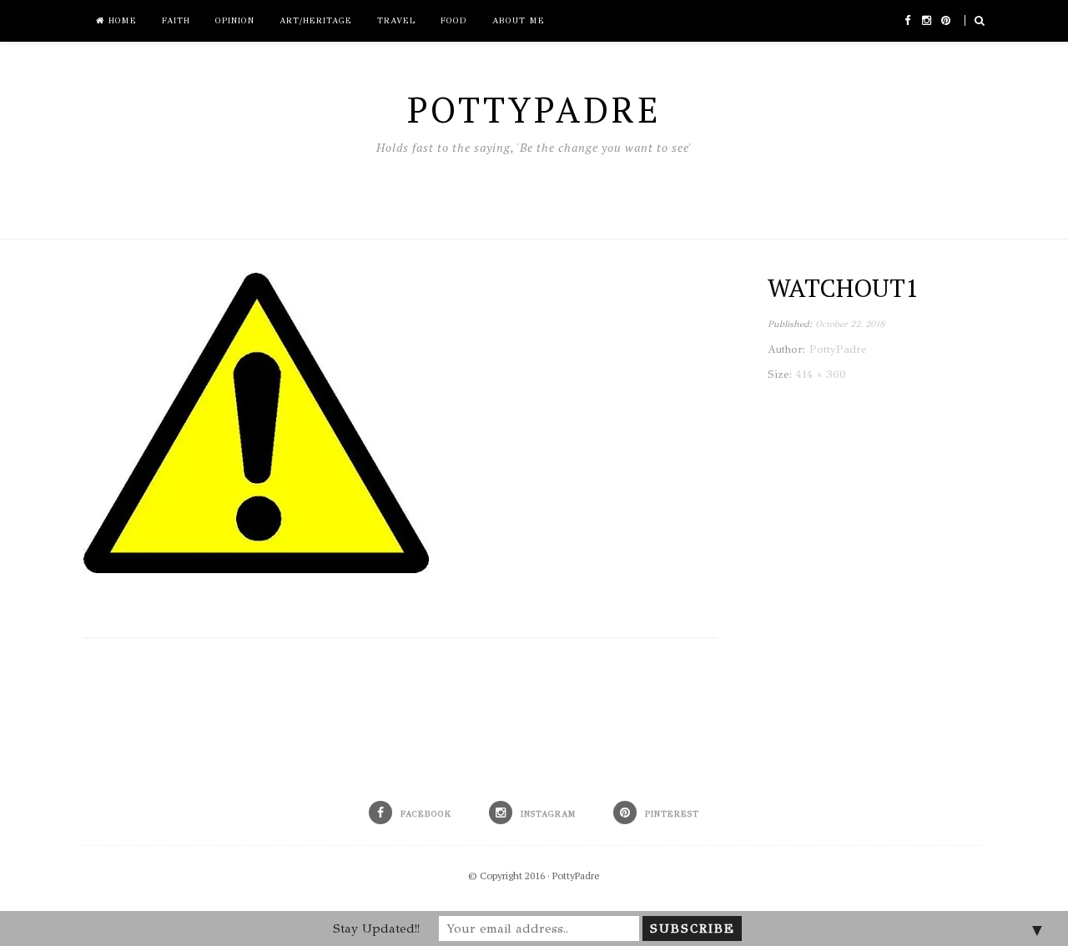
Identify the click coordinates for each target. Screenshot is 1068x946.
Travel (396, 21)
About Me (518, 21)
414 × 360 (821, 374)
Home (120, 21)
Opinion (234, 21)
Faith (176, 21)
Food (454, 21)
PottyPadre (576, 875)
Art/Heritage (316, 21)
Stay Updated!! (376, 928)
